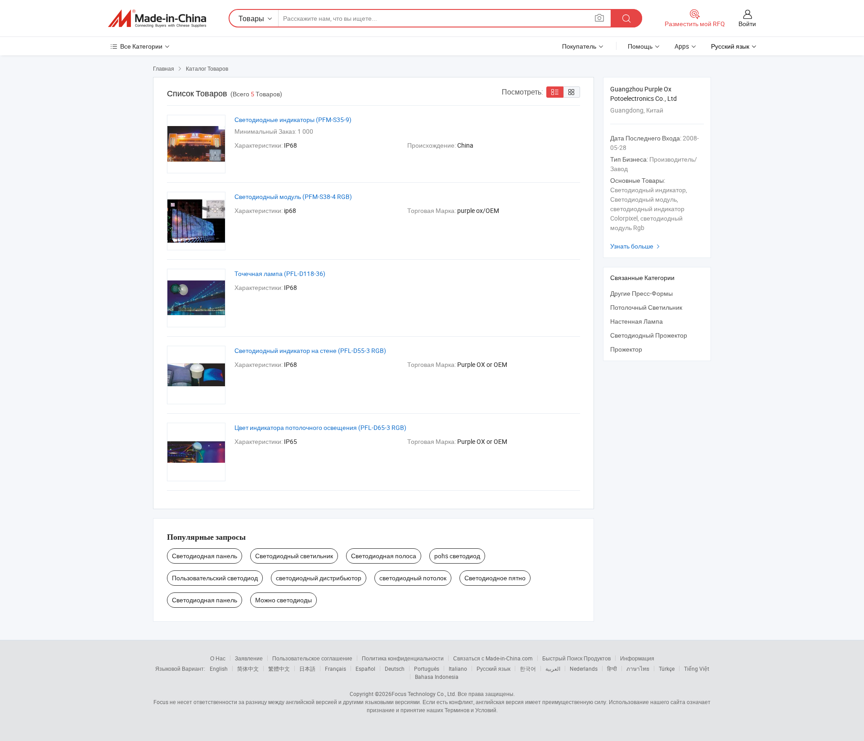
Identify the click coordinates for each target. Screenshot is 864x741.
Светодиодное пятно (495, 578)
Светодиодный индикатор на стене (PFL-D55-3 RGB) (310, 350)
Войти (747, 23)
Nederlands (584, 668)
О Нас (217, 658)
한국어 (528, 668)
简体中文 (248, 668)
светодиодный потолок (412, 578)
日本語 (307, 668)
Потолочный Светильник (646, 307)
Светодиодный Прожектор (648, 335)
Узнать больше (636, 246)
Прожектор (626, 349)
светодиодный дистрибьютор (318, 578)
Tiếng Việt (696, 668)
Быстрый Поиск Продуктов (576, 658)
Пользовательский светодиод (215, 578)
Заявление (249, 658)
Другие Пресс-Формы (641, 293)
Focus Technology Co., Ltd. (424, 693)
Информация (637, 658)
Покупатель (579, 46)
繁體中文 (279, 668)
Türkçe (667, 668)
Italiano (458, 668)
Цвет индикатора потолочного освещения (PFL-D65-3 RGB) (320, 427)
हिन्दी (612, 668)
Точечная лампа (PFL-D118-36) (279, 273)
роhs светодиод (457, 555)
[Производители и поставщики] (157, 18)
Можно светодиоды (283, 600)
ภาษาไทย (637, 668)
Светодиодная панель (204, 555)
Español (365, 668)
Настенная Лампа (636, 321)
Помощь (640, 46)
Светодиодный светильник (294, 555)
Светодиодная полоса (383, 555)
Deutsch (395, 668)
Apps (682, 46)
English (219, 668)
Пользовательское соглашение (312, 658)
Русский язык (493, 668)
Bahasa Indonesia (437, 676)
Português (426, 668)
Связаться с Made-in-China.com (493, 658)
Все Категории (141, 46)
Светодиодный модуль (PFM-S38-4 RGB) (293, 196)
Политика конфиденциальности (403, 658)
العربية (552, 668)
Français (335, 668)
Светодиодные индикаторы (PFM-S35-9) (292, 119)
